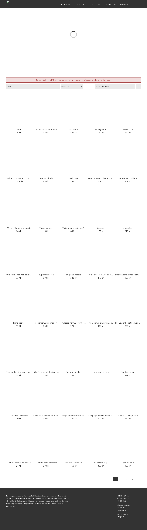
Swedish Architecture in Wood (47, 416)
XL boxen (73, 129)
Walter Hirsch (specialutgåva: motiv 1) (23, 178)
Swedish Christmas (19, 416)
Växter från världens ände (19, 228)
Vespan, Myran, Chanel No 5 (100, 178)
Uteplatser (128, 228)
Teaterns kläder (73, 372)
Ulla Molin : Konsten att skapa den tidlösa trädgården (30, 275)
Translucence (19, 323)
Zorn (19, 129)
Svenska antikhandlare (46, 463)
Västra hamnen (46, 228)
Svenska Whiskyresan (128, 416)
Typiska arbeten (46, 275)
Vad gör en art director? (73, 228)
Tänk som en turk (100, 372)
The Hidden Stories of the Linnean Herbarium (27, 372)
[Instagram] (120, 523)
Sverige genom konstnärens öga (75, 416)
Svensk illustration (73, 463)
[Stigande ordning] (138, 86)
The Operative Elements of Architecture (106, 323)
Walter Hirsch (46, 178)
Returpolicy (120, 517)
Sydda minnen (127, 372)
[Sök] (139, 4)
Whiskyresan (100, 129)
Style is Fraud (128, 463)
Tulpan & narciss (73, 275)
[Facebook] (117, 523)
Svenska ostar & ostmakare (19, 463)
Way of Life (128, 129)
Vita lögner (73, 178)
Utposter (100, 228)
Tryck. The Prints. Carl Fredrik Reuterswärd (108, 275)
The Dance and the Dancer (46, 372)
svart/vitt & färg (101, 463)
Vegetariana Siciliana (128, 178)
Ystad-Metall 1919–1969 (46, 129)
